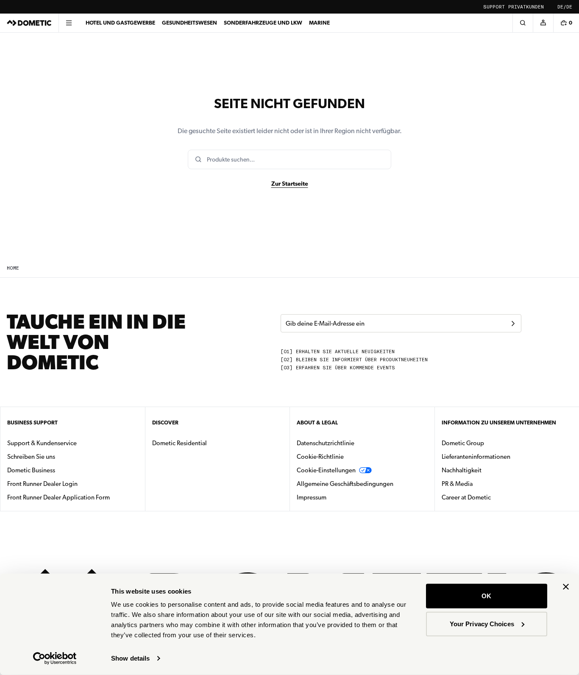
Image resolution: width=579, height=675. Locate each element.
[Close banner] (566, 587)
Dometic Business (58, 470)
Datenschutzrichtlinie (325, 443)
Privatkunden (526, 7)
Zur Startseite (289, 183)
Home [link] (13, 268)
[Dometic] (29, 23)
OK (486, 596)
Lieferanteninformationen (476, 456)
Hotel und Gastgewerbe (120, 23)
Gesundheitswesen (189, 23)
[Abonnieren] (512, 323)
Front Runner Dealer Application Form (58, 497)
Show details (130, 658)
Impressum (311, 497)
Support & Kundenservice (42, 443)
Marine (319, 23)
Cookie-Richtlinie (320, 456)
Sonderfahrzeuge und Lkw (263, 23)
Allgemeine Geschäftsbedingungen (345, 484)
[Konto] (543, 23)
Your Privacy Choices (482, 623)
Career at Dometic (493, 497)
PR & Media (484, 484)
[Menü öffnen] (68, 23)
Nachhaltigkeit (462, 470)
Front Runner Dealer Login (42, 484)
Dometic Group (489, 443)
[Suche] (522, 23)
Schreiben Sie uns (31, 456)
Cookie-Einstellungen (326, 470)
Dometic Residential (206, 443)
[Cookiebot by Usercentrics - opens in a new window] (55, 658)
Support (494, 7)
